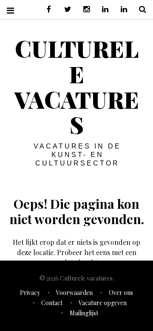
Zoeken (139, 9)
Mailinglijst (84, 313)
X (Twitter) (64, 9)
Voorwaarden (74, 293)
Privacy (30, 293)
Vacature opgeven (103, 303)
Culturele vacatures (76, 86)
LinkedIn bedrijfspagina (120, 9)
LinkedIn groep (102, 9)
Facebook (45, 9)
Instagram (83, 9)
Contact (51, 303)
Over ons (121, 293)
